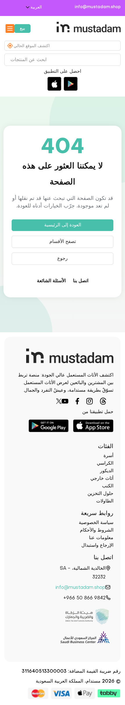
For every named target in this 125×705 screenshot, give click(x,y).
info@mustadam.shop (101, 7)
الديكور (106, 471)
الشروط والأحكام (96, 530)
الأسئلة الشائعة (51, 281)
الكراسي (105, 463)
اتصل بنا (80, 281)
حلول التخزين (100, 493)
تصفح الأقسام (62, 241)
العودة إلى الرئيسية (62, 225)
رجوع (62, 258)
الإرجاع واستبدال (97, 545)
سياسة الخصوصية (96, 523)
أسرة (108, 456)
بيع (22, 28)
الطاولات (104, 501)
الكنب (107, 486)
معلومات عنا (101, 538)
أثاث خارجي (101, 478)
